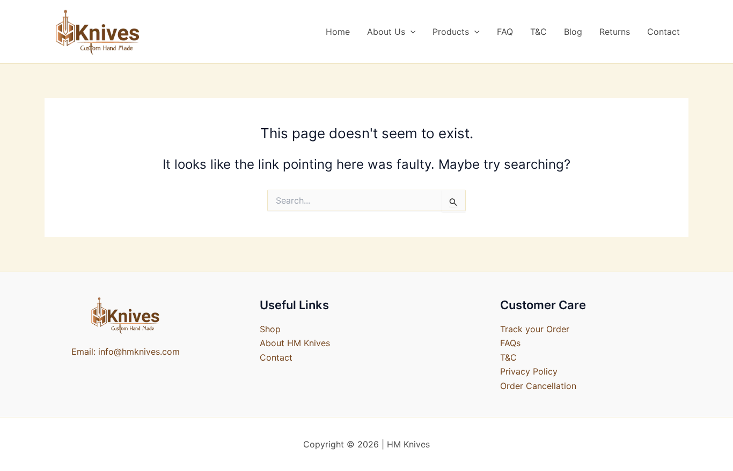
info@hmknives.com (139, 351)
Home (338, 31)
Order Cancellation (538, 385)
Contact (663, 31)
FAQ (505, 31)
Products (451, 31)
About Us (386, 31)
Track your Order (534, 329)
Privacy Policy (529, 371)
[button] (410, 31)
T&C (538, 31)
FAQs (510, 343)
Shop (270, 329)
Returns (614, 31)
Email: (83, 351)
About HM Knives (295, 343)
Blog (573, 31)
